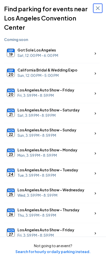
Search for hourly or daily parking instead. (53, 251)
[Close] (98, 8)
